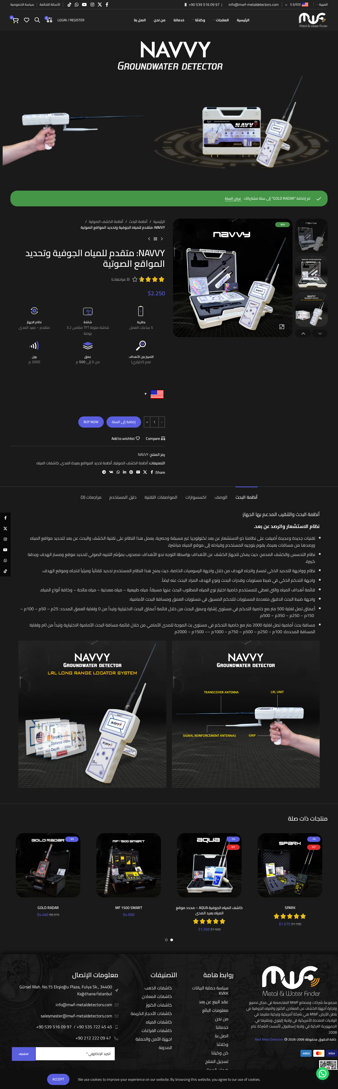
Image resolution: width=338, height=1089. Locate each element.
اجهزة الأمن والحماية (153, 1039)
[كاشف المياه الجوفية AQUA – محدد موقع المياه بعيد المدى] (209, 865)
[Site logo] (313, 19)
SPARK (290, 907)
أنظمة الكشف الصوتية (106, 221)
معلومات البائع (215, 1010)
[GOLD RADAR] (48, 865)
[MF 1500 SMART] (128, 865)
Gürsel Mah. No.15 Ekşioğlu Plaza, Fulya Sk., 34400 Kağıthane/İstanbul (65, 990)
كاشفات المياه (47, 463)
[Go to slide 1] (171, 939)
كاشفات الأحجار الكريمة (151, 1013)
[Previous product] (162, 239)
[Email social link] (138, 472)
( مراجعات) (121, 279)
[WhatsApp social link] (76, 5)
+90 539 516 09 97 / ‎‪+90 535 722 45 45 (74, 1027)
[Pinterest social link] (131, 472)
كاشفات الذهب (158, 988)
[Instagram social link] (92, 5)
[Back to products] (155, 239)
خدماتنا (222, 1027)
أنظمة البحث (138, 221)
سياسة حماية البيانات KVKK (210, 990)
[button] (320, 333)
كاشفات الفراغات (157, 1030)
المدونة (165, 1047)
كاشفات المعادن (157, 996)
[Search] (37, 20)
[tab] (247, 494)
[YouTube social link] (84, 5)
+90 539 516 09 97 (204, 4)
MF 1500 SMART (128, 907)
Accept (58, 1079)
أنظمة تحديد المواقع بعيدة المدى (86, 463)
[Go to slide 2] (166, 939)
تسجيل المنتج (216, 1061)
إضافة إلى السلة (124, 422)
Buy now (91, 422)
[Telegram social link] (104, 472)
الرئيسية (159, 221)
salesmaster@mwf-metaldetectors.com (76, 1016)
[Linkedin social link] (124, 472)
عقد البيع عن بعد (213, 1002)
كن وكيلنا (219, 1053)
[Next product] (149, 239)
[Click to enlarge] (281, 326)
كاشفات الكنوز (159, 1005)
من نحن (221, 1019)
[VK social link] (111, 472)
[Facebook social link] (107, 5)
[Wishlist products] (26, 20)
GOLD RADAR (48, 907)
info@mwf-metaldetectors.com (253, 4)
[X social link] (100, 5)
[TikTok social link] (69, 5)
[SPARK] (290, 865)
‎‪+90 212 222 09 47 (93, 1038)
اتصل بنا (221, 1036)
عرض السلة (233, 198)
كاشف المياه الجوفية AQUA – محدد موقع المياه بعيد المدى (209, 910)
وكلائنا (222, 1044)
